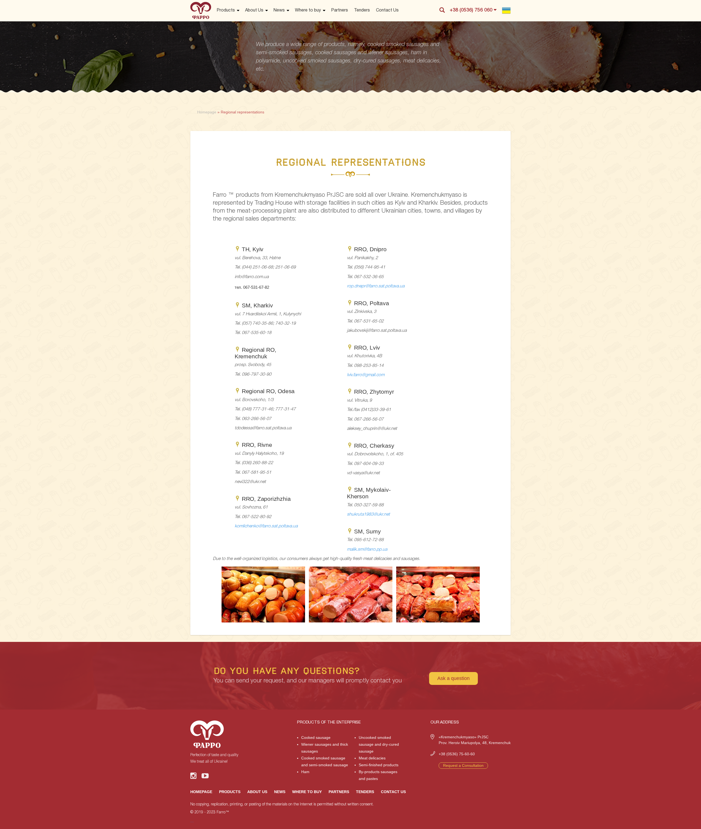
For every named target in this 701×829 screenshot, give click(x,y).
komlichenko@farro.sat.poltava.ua (266, 526)
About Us (254, 10)
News (279, 10)
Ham (305, 772)
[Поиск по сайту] (442, 10)
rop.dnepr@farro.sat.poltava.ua (375, 286)
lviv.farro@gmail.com (365, 375)
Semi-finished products (378, 765)
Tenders (362, 10)
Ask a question (453, 678)
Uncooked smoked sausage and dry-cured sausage (379, 744)
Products (226, 10)
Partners (339, 10)
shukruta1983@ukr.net (368, 514)
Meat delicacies (372, 758)
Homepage (201, 792)
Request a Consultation (463, 765)
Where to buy (308, 10)
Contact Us (387, 10)
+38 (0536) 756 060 (472, 10)
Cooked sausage (316, 737)
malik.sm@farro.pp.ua (367, 549)
